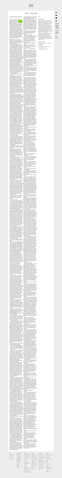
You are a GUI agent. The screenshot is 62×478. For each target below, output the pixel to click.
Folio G (20, 21)
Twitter (47, 461)
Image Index (57, 27)
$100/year (25, 465)
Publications (56, 12)
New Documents (48, 472)
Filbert (17, 467)
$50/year (25, 461)
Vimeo (47, 465)
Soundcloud (47, 464)
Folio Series (57, 24)
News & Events (56, 15)
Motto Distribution (28, 472)
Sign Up (47, 467)
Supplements (57, 25)
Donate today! (33, 469)
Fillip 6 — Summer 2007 (31, 13)
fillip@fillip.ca (11, 456)
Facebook (56, 37)
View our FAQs (11, 458)
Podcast (47, 462)
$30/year (25, 459)
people (35, 465)
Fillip (31, 5)
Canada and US (57, 31)
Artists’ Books (57, 28)
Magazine (56, 26)
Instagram (47, 463)
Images (56, 21)
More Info (56, 33)
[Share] (56, 18)
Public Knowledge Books (27, 470)
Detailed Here (18, 463)
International (57, 32)
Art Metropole (26, 469)
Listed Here (18, 462)
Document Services (19, 465)
